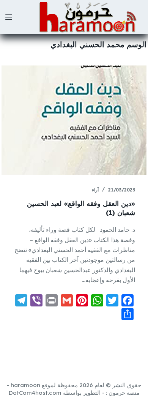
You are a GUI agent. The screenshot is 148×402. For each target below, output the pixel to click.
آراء (95, 190)
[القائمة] (8, 17)
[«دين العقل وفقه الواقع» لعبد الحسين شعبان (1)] (74, 120)
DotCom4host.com (35, 392)
